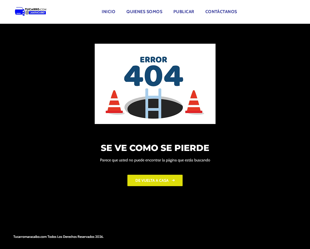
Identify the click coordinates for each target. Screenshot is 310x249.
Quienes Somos (144, 11)
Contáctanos (221, 11)
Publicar (183, 11)
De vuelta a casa (152, 180)
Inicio (108, 11)
